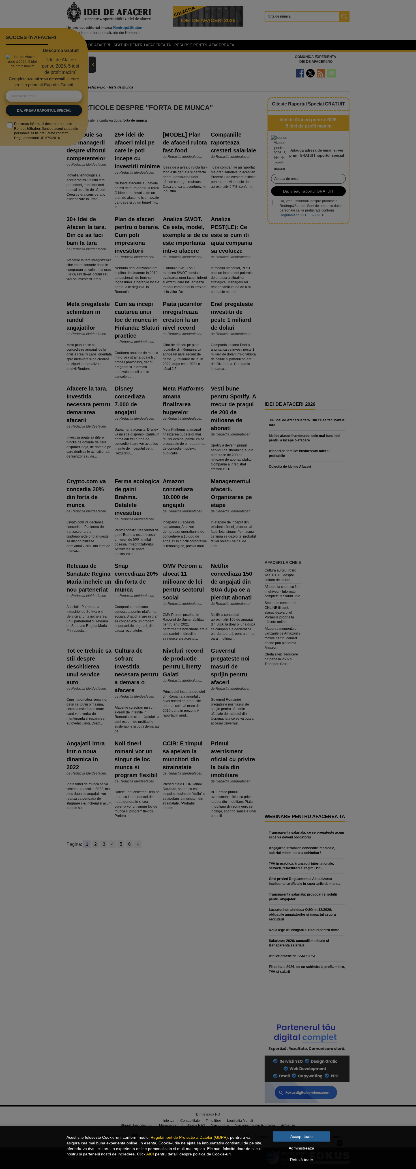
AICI (150, 1154)
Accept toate (301, 1136)
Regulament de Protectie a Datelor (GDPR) (189, 1137)
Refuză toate (301, 1159)
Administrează (301, 1148)
